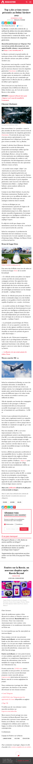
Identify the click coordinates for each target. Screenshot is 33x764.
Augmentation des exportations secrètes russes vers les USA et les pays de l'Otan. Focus (16, 556)
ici (11, 760)
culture (17, 738)
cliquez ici (23, 460)
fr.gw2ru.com (6, 677)
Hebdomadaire (9, 524)
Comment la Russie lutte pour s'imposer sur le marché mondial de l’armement (14, 98)
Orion (15, 271)
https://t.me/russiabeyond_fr (13, 50)
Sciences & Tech (16, 18)
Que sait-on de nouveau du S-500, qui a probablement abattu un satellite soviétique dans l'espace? (15, 548)
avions (12, 502)
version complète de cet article (21, 747)
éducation (26, 738)
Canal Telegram (8, 693)
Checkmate (12, 71)
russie (5, 502)
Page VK (5, 703)
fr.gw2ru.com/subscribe (9, 711)
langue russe (7, 738)
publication (12, 488)
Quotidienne (19, 524)
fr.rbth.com (18, 668)
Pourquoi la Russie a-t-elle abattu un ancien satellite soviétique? (14, 541)
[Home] (3, 2)
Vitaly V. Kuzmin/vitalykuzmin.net (11, 265)
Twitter (21, 26)
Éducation (16, 576)
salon (19, 502)
